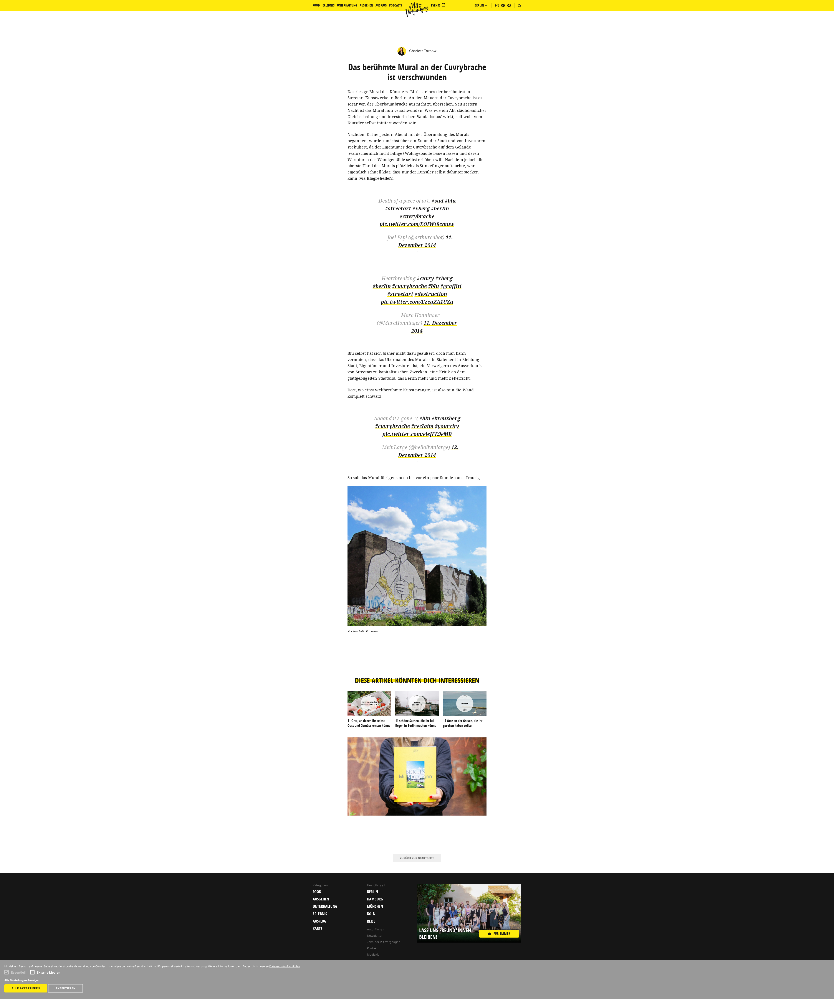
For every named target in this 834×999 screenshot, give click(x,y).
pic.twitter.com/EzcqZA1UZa (417, 301)
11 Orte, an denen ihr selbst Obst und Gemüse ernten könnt (369, 723)
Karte (318, 928)
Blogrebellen (379, 178)
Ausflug (319, 921)
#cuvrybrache (417, 216)
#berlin (440, 208)
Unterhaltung (325, 906)
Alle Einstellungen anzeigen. (22, 980)
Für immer (501, 933)
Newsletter (375, 935)
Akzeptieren (65, 988)
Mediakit (373, 954)
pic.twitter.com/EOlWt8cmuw (417, 224)
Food (317, 891)
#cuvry (425, 278)
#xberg (421, 208)
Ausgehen (321, 899)
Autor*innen (375, 929)
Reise (371, 921)
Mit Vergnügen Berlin (417, 9)
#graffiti (451, 286)
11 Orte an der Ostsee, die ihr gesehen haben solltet (462, 723)
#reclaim (422, 426)
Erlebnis (320, 914)
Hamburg (375, 899)
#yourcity (447, 426)
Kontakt (372, 948)
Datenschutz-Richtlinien (284, 966)
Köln (371, 914)
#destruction (431, 294)
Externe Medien (48, 972)
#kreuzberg (446, 418)
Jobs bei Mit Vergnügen (383, 942)
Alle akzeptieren (26, 988)
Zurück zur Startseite (417, 858)
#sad (437, 200)
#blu (450, 200)
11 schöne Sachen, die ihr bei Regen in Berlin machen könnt (415, 723)
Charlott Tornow (422, 51)
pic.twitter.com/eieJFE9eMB (417, 434)
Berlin (372, 891)
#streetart (398, 208)
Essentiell (18, 972)
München (375, 906)
